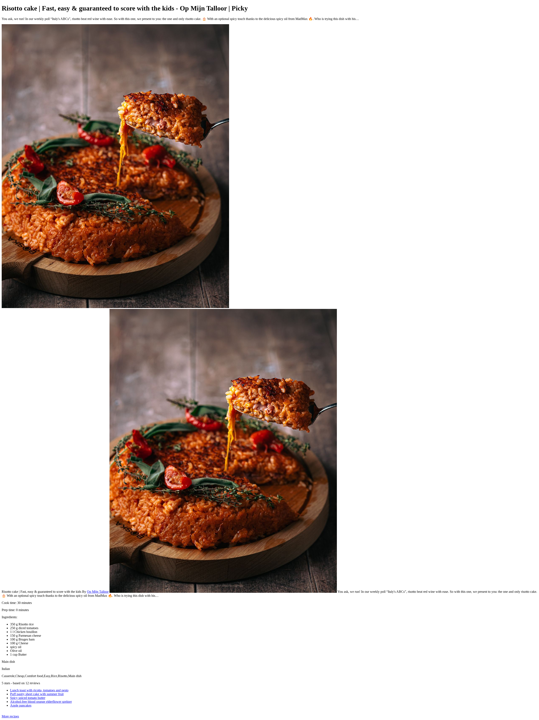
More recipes (10, 716)
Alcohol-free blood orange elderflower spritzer (41, 701)
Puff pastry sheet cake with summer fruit (37, 694)
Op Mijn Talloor (98, 591)
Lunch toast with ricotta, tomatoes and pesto (39, 690)
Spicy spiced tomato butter (27, 698)
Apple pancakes (20, 705)
